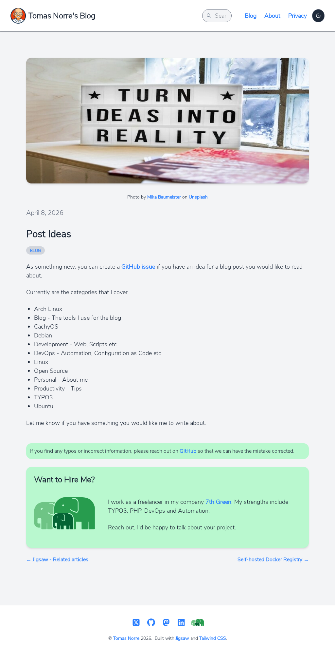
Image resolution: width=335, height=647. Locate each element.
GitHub (188, 451)
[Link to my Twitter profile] (136, 622)
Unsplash (198, 197)
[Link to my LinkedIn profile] (181, 622)
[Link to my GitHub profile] (151, 622)
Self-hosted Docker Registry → (273, 559)
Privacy (297, 16)
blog (35, 250)
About (272, 16)
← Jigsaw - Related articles (57, 559)
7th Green (218, 502)
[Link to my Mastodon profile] (166, 622)
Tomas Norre (126, 638)
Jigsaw (182, 638)
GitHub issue (138, 267)
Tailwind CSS (212, 638)
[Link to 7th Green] (197, 623)
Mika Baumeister (164, 197)
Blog (250, 16)
